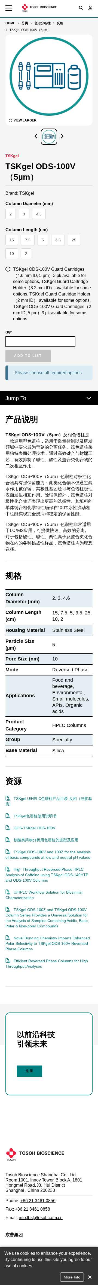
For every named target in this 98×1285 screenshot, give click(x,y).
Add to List (28, 356)
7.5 (30, 241)
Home (10, 23)
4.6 (41, 215)
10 (13, 255)
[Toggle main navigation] (8, 8)
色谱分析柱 (42, 23)
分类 (25, 23)
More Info (72, 1277)
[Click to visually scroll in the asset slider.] (36, 137)
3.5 (60, 241)
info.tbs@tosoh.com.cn (41, 1217)
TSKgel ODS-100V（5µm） (30, 30)
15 (13, 241)
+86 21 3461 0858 (32, 1209)
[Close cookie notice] (90, 1277)
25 (76, 241)
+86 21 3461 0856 (38, 1200)
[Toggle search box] (81, 8)
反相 (60, 23)
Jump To (15, 398)
